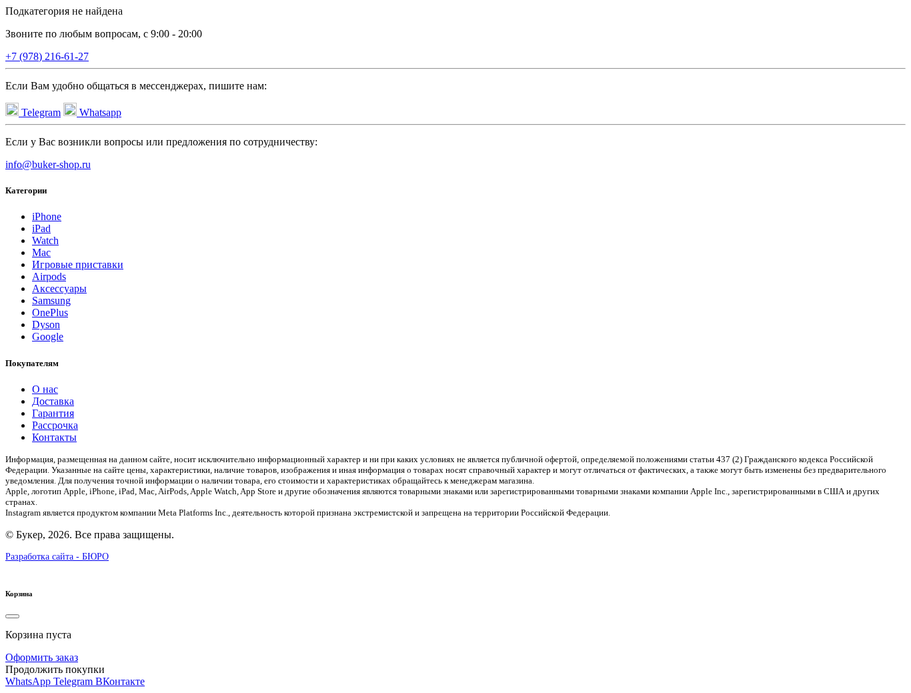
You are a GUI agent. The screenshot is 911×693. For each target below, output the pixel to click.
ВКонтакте (120, 681)
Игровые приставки (77, 264)
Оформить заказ (41, 657)
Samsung (51, 300)
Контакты (54, 437)
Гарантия (53, 413)
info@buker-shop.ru (48, 164)
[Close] (12, 616)
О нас (45, 389)
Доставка (53, 401)
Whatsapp (99, 112)
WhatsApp (29, 681)
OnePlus (50, 312)
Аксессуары (59, 288)
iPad (41, 228)
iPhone (46, 216)
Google (47, 336)
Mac (41, 252)
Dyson (46, 324)
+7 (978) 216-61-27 (47, 56)
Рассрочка (55, 425)
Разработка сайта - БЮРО (57, 557)
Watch (45, 240)
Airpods (49, 276)
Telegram (40, 112)
